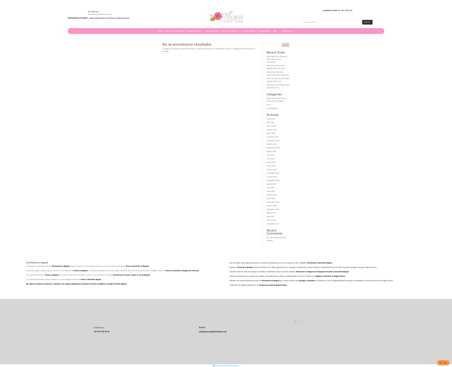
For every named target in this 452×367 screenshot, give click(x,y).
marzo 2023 (271, 220)
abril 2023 (270, 216)
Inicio (160, 31)
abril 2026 (270, 122)
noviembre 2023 (273, 202)
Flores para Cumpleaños (175, 31)
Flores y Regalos (249, 31)
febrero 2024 (272, 195)
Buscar (285, 45)
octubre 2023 (272, 206)
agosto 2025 (271, 151)
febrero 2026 (272, 129)
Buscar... (367, 22)
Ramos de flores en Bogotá (94, 284)
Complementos (265, 31)
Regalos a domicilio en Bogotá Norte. (330, 276)
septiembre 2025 (273, 148)
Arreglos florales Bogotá (117, 284)
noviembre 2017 (273, 224)
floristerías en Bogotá (305, 271)
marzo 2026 (271, 126)
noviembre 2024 (273, 173)
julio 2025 (270, 155)
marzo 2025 (271, 166)
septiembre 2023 (273, 209)
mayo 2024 (271, 191)
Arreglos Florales (194, 31)
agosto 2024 (271, 184)
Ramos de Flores (212, 31)
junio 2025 (271, 159)
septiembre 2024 (273, 180)
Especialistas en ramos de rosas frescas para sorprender (277, 59)
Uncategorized (272, 108)
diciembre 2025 (273, 137)
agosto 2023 (271, 213)
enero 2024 (271, 198)
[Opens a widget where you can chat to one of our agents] (443, 363)
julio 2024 (270, 187)
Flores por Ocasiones (229, 31)
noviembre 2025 (273, 140)
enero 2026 (271, 133)
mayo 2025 (271, 162)
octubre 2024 (272, 177)
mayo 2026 (271, 119)
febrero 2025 (272, 169)
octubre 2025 (272, 144)
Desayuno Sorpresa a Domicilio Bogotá (333, 271)
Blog (275, 31)
